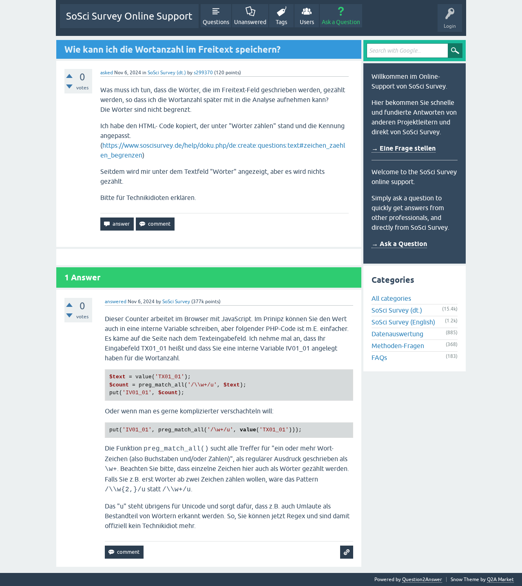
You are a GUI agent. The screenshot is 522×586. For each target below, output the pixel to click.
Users (307, 22)
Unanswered (250, 22)
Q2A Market (500, 579)
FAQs (379, 357)
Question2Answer (422, 579)
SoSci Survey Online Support (129, 16)
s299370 (203, 72)
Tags (281, 22)
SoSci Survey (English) (403, 322)
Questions (216, 22)
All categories (391, 298)
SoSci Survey (176, 301)
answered (115, 301)
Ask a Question (341, 22)
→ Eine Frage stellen (404, 148)
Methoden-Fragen (398, 345)
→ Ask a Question (399, 244)
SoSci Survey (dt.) (167, 72)
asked (106, 72)
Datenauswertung (397, 333)
